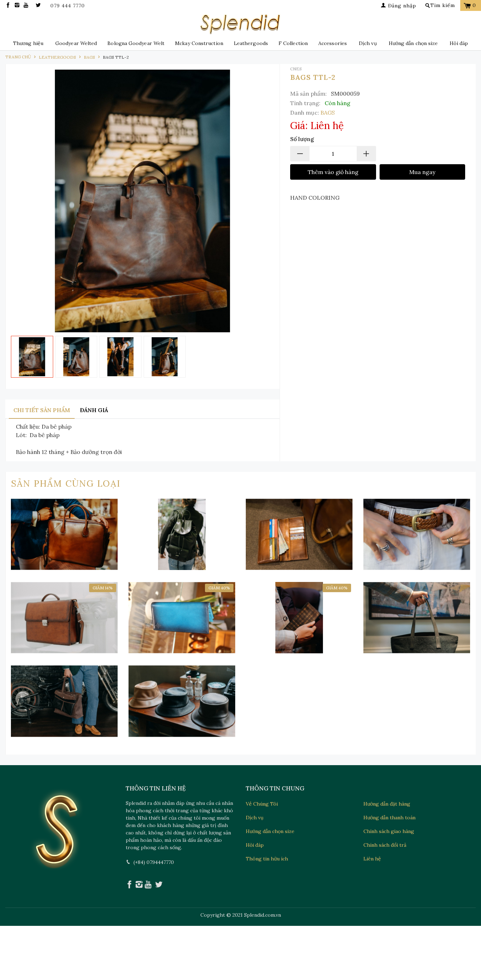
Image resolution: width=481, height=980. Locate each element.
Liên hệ (372, 859)
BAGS (327, 112)
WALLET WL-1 (299, 534)
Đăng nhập (401, 5)
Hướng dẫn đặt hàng (386, 804)
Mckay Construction (199, 43)
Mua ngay (422, 171)
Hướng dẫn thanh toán (389, 817)
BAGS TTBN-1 (64, 701)
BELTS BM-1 (416, 534)
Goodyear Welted (76, 43)
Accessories (332, 43)
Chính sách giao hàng (388, 831)
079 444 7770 (67, 6)
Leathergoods (251, 43)
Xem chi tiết (64, 565)
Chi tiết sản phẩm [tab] (41, 410)
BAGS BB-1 (64, 617)
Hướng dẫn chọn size (413, 43)
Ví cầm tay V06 (182, 617)
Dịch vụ (368, 43)
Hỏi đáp (459, 43)
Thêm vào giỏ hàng (333, 171)
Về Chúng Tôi (262, 804)
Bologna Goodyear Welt (135, 43)
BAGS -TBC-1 (416, 617)
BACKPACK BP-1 (182, 534)
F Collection (293, 43)
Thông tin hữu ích (267, 859)
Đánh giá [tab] (94, 410)
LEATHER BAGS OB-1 (64, 534)
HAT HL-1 (182, 701)
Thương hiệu (28, 43)
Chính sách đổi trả (384, 845)
